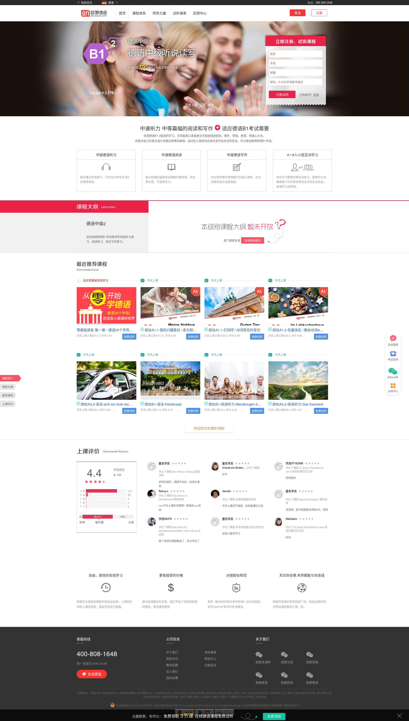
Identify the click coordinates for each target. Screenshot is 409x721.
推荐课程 (7, 395)
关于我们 (172, 652)
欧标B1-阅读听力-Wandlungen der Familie (240, 404)
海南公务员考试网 (305, 693)
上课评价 (7, 404)
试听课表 (179, 13)
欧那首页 (86, 2)
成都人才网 (218, 697)
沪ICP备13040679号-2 (167, 705)
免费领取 (274, 716)
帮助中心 (210, 658)
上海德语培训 (162, 693)
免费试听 (129, 336)
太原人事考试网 (189, 697)
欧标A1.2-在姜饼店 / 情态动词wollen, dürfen (306, 329)
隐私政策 (172, 678)
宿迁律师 (322, 693)
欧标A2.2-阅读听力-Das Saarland (298, 404)
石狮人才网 (239, 693)
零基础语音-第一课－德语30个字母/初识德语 (110, 329)
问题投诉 (210, 665)
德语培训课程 (127, 693)
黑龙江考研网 (196, 693)
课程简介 (7, 378)
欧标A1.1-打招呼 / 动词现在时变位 (234, 329)
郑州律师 (275, 693)
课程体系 (139, 13)
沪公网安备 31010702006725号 (133, 705)
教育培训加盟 (170, 697)
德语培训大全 (110, 693)
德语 (111, 2)
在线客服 (393, 344)
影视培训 (211, 693)
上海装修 (205, 697)
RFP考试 (249, 697)
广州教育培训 (234, 697)
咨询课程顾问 (252, 240)
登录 (297, 12)
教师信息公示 (292, 705)
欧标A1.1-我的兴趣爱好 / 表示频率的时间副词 (179, 329)
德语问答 (96, 693)
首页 (122, 13)
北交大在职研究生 (258, 693)
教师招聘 (172, 665)
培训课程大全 (145, 693)
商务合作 (172, 658)
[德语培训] (94, 13)
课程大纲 (7, 387)
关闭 (399, 716)
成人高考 (287, 693)
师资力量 (159, 13)
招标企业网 (225, 693)
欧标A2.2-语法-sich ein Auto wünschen (110, 404)
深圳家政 (261, 697)
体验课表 (210, 652)
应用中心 (200, 13)
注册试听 (282, 94)
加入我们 (172, 671)
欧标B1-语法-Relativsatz (163, 404)
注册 (319, 12)
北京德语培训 (179, 693)
